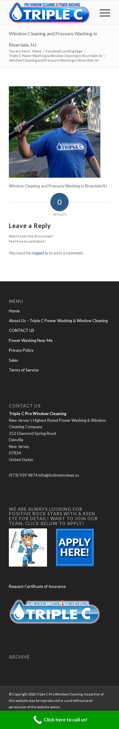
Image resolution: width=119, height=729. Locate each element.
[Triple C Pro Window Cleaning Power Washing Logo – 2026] (49, 12)
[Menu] (101, 12)
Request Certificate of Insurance (37, 586)
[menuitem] (101, 12)
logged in (40, 253)
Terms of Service (23, 370)
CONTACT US (21, 330)
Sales (13, 360)
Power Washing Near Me (30, 340)
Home (14, 310)
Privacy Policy (21, 350)
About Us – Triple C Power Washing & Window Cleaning (58, 320)
